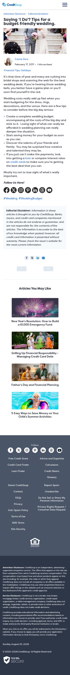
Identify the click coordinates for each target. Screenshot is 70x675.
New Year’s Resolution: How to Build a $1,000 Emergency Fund (35, 322)
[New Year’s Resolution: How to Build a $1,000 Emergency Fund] (35, 308)
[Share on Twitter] (32, 258)
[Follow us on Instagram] (27, 450)
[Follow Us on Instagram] (21, 190)
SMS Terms (18, 522)
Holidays (26, 70)
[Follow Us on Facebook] (7, 190)
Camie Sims (21, 59)
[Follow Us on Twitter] (14, 190)
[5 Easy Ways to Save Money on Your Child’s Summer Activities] (35, 401)
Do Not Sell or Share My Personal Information (51, 499)
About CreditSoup (18, 485)
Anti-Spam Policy (18, 510)
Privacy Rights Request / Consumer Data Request (52, 508)
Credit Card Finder (18, 464)
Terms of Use (18, 516)
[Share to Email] (43, 258)
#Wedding (10, 198)
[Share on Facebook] (26, 258)
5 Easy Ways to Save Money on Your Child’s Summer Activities (35, 414)
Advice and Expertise (52, 458)
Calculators (51, 464)
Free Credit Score (18, 458)
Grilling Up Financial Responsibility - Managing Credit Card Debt (35, 354)
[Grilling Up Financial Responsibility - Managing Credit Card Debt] (35, 341)
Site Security (18, 528)
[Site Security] (13, 660)
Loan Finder (18, 471)
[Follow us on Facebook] (10, 450)
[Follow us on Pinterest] (28, 190)
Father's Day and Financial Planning (35, 384)
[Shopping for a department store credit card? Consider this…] (22, 268)
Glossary (52, 477)
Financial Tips (12, 70)
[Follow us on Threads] (42, 190)
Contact (18, 491)
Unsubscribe (52, 491)
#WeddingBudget (30, 198)
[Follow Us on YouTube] (49, 190)
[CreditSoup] (12, 5)
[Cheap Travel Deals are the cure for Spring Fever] (48, 268)
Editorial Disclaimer (38, 13)
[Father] (35, 373)
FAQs (18, 497)
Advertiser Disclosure (15, 13)
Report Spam (51, 485)
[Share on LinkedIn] (38, 258)
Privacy (18, 504)
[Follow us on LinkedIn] (43, 450)
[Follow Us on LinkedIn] (35, 190)
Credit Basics (51, 471)
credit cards (18, 162)
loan (28, 158)
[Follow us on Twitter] (18, 450)
